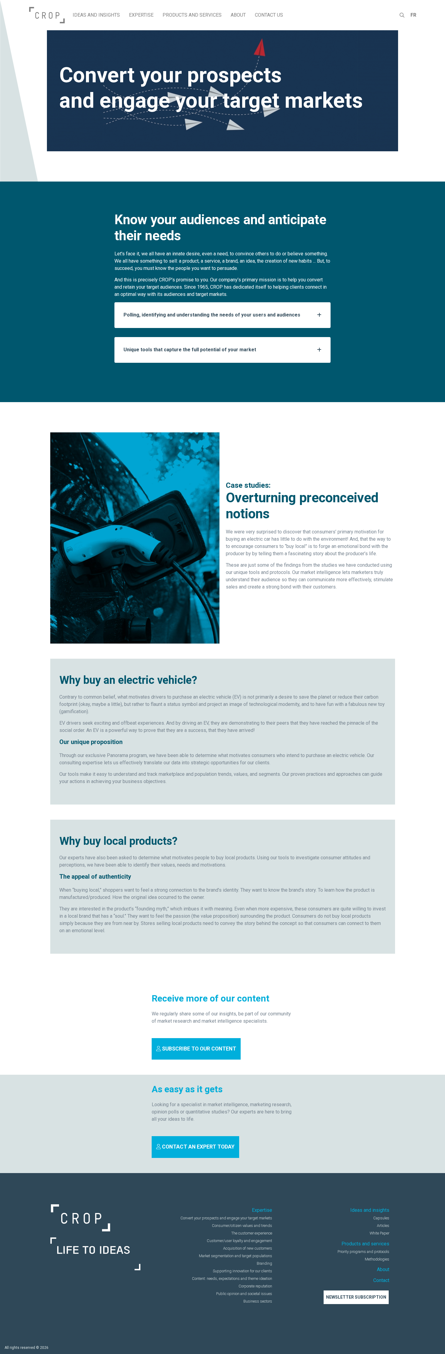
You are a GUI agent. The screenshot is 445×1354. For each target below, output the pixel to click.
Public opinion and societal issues (244, 1293)
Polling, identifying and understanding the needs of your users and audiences (212, 315)
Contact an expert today (198, 1147)
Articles (383, 1225)
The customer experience (251, 1233)
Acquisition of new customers (247, 1248)
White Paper (379, 1233)
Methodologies (377, 1259)
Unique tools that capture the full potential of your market (190, 349)
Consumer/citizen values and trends (242, 1225)
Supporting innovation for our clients (242, 1271)
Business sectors (257, 1301)
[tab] (222, 315)
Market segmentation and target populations (235, 1256)
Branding (264, 1263)
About (383, 1269)
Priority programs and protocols (363, 1251)
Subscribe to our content (198, 1049)
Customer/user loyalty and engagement (239, 1240)
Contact (381, 1280)
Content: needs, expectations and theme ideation (232, 1278)
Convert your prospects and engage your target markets (226, 1218)
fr (413, 15)
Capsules (381, 1218)
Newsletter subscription (356, 1297)
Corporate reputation (255, 1286)
